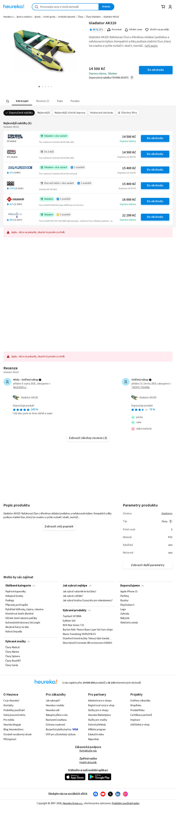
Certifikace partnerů (141, 715)
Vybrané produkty (74, 610)
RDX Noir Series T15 (73, 625)
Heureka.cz (8, 16)
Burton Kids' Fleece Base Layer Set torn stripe (88, 630)
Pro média (8, 720)
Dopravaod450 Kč (127, 157)
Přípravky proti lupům (16, 605)
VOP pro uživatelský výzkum (61, 734)
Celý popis (151, 46)
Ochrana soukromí (55, 725)
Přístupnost (9, 739)
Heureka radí (52, 710)
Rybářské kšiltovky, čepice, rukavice (24, 609)
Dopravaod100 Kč (127, 172)
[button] (22, 101)
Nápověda (93, 739)
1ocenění (79, 167)
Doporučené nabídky (21, 113)
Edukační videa (96, 734)
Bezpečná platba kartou (58, 729)
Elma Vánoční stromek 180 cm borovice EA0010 (87, 643)
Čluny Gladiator (93, 16)
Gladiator (167, 513)
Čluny (80, 16)
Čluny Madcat (12, 647)
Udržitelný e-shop (140, 725)
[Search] (8, 101)
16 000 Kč (129, 199)
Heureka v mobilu (55, 705)
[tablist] (74, 101)
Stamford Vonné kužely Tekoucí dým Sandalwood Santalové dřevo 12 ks (88, 638)
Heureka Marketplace (99, 715)
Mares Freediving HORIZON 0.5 (79, 634)
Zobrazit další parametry (147, 565)
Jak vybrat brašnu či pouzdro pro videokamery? (88, 600)
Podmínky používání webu (125, 803)
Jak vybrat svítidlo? (73, 596)
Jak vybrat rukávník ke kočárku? (79, 591)
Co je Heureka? (11, 700)
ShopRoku (135, 705)
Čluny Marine (12, 652)
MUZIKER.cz (19, 387)
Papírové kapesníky (15, 591)
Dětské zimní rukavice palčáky (21, 618)
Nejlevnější (43, 113)
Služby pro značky (97, 720)
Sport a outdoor (24, 16)
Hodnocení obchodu (101, 113)
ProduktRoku (137, 710)
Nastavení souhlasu (56, 720)
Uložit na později (159, 29)
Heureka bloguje (12, 725)
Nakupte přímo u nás (57, 715)
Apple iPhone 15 (129, 591)
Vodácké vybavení (66, 16)
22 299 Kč (129, 215)
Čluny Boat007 (13, 661)
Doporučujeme (130, 586)
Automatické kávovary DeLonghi (22, 623)
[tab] (22, 101)
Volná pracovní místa (14, 715)
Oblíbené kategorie (18, 586)
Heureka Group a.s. (73, 803)
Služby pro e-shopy (98, 710)
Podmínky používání (14, 710)
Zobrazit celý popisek (59, 526)
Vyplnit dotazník (88, 762)
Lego (123, 609)
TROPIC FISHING (140, 387)
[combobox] (65, 6)
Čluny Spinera (12, 656)
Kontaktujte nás (88, 751)
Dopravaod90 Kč (127, 188)
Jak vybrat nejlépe (75, 586)
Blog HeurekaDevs (13, 729)
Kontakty (8, 705)
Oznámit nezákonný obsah (17, 734)
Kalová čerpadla (13, 631)
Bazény (124, 600)
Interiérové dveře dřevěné (19, 614)
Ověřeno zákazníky (140, 700)
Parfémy (124, 596)
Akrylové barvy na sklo (17, 627)
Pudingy (9, 600)
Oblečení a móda (129, 623)
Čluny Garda (11, 665)
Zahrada (124, 614)
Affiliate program (97, 729)
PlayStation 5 (127, 605)
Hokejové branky (14, 596)
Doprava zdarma (128, 141)
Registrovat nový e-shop (101, 705)
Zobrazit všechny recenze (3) (88, 438)
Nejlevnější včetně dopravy (70, 113)
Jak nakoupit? (53, 700)
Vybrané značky (15, 641)
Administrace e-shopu (100, 700)
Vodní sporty (49, 16)
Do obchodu (155, 138)
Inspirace (135, 720)
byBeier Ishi (69, 621)
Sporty (38, 16)
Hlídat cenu (135, 29)
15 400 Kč (129, 168)
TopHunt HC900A (72, 616)
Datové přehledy (97, 725)
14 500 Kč (129, 137)
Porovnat (117, 29)
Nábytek (124, 618)
